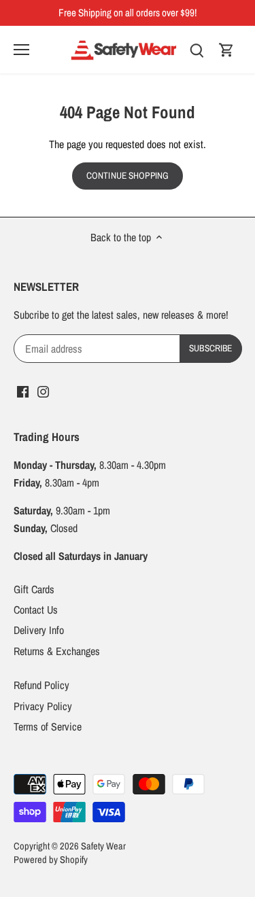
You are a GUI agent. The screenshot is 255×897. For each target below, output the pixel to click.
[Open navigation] (21, 49)
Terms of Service (48, 726)
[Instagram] (43, 390)
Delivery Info (39, 629)
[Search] (196, 49)
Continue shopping (127, 175)
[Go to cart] (226, 49)
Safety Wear (103, 845)
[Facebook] (23, 390)
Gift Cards (34, 589)
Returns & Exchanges (57, 651)
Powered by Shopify (51, 859)
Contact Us (36, 609)
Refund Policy (41, 685)
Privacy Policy (43, 706)
